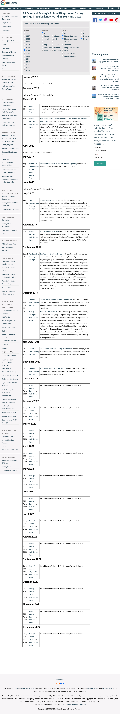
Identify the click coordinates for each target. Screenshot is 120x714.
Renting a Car (8, 176)
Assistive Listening (9, 371)
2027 (28, 36)
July (45, 45)
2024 (28, 45)
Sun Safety (6, 220)
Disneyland (29, 8)
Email (96, 154)
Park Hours (6, 48)
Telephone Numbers (9, 470)
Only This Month (52, 24)
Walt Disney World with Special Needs (8, 304)
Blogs (74, 8)
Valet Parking (7, 165)
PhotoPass (6, 30)
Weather (5, 69)
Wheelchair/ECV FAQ (9, 413)
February (57, 36)
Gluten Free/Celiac (9, 341)
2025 (28, 42)
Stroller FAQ (6, 287)
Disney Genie (7, 26)
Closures (86, 36)
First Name (97, 147)
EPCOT (66, 50)
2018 (28, 62)
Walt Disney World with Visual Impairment (8, 393)
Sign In (111, 8)
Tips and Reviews (9, 241)
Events (85, 39)
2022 (28, 50)
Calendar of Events (9, 52)
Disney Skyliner (7, 145)
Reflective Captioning (10, 379)
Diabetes (5, 344)
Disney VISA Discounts (10, 209)
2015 (28, 70)
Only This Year (38, 24)
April (55, 39)
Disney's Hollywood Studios (71, 46)
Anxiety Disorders (8, 327)
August (56, 45)
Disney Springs (70, 36)
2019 (28, 59)
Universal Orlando (61, 8)
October (56, 48)
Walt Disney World (14, 8)
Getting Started (8, 41)
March (46, 39)
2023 (28, 48)
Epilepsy (5, 331)
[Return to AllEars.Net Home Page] (14, 5)
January (47, 36)
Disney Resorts (70, 56)
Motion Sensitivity (9, 416)
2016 (28, 68)
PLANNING (6, 13)
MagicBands (6, 23)
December (57, 50)
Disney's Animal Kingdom (70, 40)
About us (14, 688)
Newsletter (99, 8)
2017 (28, 65)
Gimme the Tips (100, 163)
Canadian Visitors (8, 436)
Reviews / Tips (85, 8)
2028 (28, 33)
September (47, 48)
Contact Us (60, 679)
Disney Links (6, 467)
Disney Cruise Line (44, 8)
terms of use (107, 688)
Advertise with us (27, 688)
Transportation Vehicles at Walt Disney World (9, 138)
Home (3, 8)
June (55, 42)
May (45, 42)
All (45, 33)
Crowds (4, 45)
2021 (28, 53)
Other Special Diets (9, 355)
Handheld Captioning (10, 375)
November (47, 50)
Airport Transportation (10, 148)
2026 (28, 39)
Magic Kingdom (70, 53)
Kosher (4, 348)
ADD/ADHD (6, 317)
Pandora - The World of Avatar (34, 166)
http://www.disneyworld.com (74, 704)
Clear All (27, 24)
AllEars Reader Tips (9, 244)
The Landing (34, 254)
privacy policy (92, 688)
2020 (28, 56)
